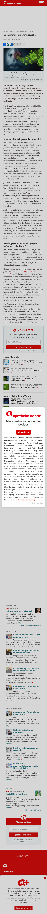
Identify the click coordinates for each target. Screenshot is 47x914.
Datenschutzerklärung (26, 500)
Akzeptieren (23, 432)
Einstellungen (37, 503)
